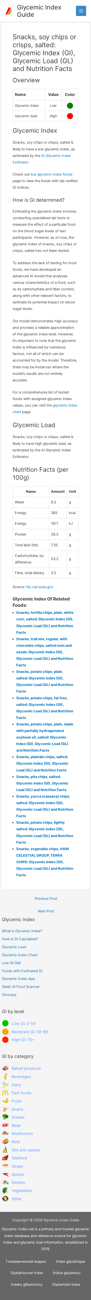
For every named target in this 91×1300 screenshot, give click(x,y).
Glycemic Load (14, 947)
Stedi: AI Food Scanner (21, 987)
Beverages (21, 1076)
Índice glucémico (67, 1273)
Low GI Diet (11, 963)
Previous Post (46, 898)
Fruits (17, 1101)
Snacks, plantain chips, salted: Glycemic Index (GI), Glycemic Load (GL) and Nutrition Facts (42, 763)
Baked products (26, 1068)
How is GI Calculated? (20, 939)
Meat (16, 1125)
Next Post (46, 911)
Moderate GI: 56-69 (30, 1031)
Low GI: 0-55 (24, 1023)
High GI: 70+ (23, 1039)
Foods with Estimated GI (22, 971)
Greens (18, 1117)
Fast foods (21, 1092)
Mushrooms (22, 1133)
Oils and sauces (26, 1149)
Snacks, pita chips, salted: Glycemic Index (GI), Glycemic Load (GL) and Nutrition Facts (42, 783)
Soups (17, 1166)
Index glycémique (70, 1261)
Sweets (18, 1182)
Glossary (9, 994)
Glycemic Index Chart (19, 955)
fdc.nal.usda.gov (39, 587)
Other (17, 1198)
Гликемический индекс (26, 1261)
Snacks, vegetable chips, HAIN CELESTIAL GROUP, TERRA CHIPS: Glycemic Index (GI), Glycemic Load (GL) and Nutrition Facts (44, 862)
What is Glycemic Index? (22, 931)
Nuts (16, 1141)
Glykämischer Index (27, 1273)
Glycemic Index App (18, 979)
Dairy (16, 1084)
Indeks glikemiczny (26, 1284)
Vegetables (22, 1190)
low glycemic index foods (52, 174)
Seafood (19, 1157)
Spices (18, 1174)
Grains (17, 1109)
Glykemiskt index (66, 1284)
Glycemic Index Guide (39, 10)
